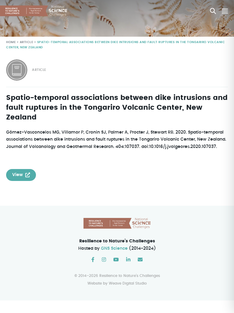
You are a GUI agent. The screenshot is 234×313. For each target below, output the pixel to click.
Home (11, 42)
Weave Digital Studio (128, 283)
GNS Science (114, 248)
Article (26, 42)
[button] (213, 11)
